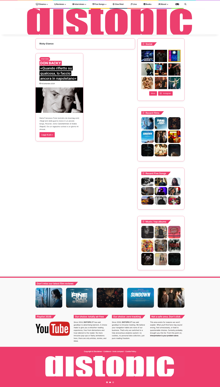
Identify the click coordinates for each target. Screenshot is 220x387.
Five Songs (99, 4)
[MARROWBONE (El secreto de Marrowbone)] (161, 137)
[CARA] (161, 259)
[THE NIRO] (161, 191)
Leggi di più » (47, 135)
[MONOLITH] (147, 123)
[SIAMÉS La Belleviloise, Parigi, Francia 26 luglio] (174, 69)
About (163, 4)
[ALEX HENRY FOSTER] (147, 200)
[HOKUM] (174, 123)
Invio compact (118, 351)
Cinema (42, 4)
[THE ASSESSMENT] (174, 137)
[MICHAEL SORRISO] (161, 200)
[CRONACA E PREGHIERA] (174, 245)
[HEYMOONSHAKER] (147, 259)
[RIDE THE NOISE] (147, 182)
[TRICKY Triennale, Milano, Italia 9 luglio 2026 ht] (147, 83)
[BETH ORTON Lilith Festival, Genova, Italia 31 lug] (161, 69)
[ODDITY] (147, 150)
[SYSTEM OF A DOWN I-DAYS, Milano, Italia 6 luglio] (161, 83)
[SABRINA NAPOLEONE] (161, 245)
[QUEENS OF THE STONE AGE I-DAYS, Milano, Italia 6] (174, 83)
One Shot (119, 4)
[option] (49, 298)
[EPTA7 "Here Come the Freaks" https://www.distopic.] (161, 56)
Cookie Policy (130, 351)
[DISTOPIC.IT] (110, 21)
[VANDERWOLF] (174, 200)
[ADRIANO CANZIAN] (147, 232)
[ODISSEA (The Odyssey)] (174, 150)
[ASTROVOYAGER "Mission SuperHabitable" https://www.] (147, 56)
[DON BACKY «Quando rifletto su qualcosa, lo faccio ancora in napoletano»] (59, 100)
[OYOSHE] (161, 182)
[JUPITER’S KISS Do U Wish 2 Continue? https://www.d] (174, 56)
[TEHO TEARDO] (174, 259)
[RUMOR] (161, 232)
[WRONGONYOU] (147, 191)
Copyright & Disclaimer (93, 351)
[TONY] (161, 150)
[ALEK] (174, 182)
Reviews (60, 4)
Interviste (45, 59)
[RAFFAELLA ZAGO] (174, 191)
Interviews (79, 4)
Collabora (107, 351)
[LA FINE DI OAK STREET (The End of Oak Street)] (161, 123)
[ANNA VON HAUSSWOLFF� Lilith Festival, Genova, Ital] (147, 69)
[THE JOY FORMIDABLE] (147, 245)
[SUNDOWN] (147, 137)
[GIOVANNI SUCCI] (174, 232)
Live (134, 4)
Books (148, 4)
